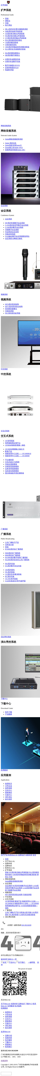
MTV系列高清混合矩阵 (14, 306)
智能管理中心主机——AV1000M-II (18, 453)
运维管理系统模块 (12, 466)
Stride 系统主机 (10, 143)
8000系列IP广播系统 (12, 555)
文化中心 (8, 790)
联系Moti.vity (13, 855)
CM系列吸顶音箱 (11, 42)
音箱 (7, 18)
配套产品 (8, 451)
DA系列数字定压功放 (13, 566)
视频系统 (4, 294)
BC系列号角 (9, 576)
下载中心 (4, 699)
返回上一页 (12, 959)
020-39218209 (26, 925)
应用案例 (4, 770)
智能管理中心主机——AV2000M (17, 456)
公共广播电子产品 (12, 542)
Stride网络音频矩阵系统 (14, 139)
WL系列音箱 (10, 572)
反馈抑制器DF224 (11, 68)
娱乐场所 (8, 799)
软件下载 (8, 712)
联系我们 (8, 1047)
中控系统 (4, 369)
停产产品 (4, 855)
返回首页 (4, 959)
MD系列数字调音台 (12, 55)
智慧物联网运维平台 (12, 443)
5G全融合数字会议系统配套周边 (17, 236)
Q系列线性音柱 (11, 45)
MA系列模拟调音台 (12, 53)
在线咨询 (4, 1061)
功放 (7, 23)
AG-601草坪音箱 (11, 579)
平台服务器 (9, 460)
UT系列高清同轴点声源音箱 (15, 38)
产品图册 (8, 714)
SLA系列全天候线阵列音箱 (15, 49)
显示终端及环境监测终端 (14, 473)
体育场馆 (8, 788)
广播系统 (4, 529)
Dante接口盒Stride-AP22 (14, 147)
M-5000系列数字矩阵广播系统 (16, 557)
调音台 (7, 21)
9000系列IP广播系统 (12, 553)
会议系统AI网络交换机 (13, 238)
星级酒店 (8, 792)
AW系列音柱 (10, 570)
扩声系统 (4, 5)
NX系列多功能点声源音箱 (15, 36)
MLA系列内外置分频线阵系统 (16, 29)
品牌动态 (21, 855)
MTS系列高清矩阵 (12, 304)
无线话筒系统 (10, 234)
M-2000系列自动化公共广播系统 (17, 560)
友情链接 (5, 1073)
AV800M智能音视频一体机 (15, 445)
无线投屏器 (9, 311)
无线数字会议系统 (12, 230)
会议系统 (4, 206)
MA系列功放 (10, 564)
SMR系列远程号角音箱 (13, 31)
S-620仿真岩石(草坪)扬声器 (15, 581)
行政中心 (8, 795)
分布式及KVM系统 (12, 462)
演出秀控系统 (6, 637)
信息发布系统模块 (12, 471)
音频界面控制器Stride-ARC (15, 150)
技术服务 (18, 1006)
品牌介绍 (8, 1035)
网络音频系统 (6, 126)
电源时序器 (9, 70)
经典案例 (4, 1008)
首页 (34, 855)
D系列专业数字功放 (12, 61)
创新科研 (28, 855)
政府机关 (8, 783)
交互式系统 (5, 431)
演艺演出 (8, 797)
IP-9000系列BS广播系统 (14, 549)
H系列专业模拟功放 (12, 59)
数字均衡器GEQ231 (12, 65)
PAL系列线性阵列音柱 (13, 40)
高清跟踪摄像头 (11, 309)
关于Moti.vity (5, 1004)
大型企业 (8, 786)
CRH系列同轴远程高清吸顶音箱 (17, 47)
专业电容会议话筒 (12, 232)
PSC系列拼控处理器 (12, 313)
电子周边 (8, 25)
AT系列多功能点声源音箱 (14, 33)
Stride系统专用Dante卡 (13, 145)
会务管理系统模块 (12, 469)
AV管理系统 (9, 441)
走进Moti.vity (5, 1032)
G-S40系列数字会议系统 (14, 227)
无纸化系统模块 (11, 464)
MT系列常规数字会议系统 (15, 223)
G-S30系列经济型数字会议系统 (16, 225)
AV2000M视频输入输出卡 (14, 449)
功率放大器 (9, 545)
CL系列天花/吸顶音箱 (13, 574)
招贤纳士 (8, 1044)
